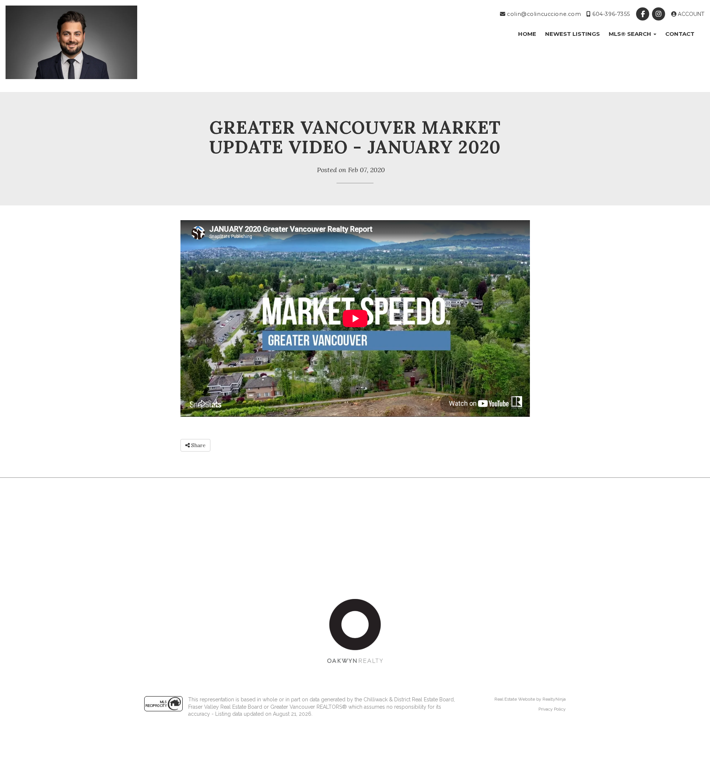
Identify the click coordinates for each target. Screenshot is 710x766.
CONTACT (679, 33)
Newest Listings (572, 33)
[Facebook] (644, 14)
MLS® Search (631, 33)
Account (690, 14)
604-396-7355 (610, 14)
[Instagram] (659, 14)
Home (527, 33)
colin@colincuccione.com (543, 14)
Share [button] (198, 445)
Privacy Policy (552, 709)
